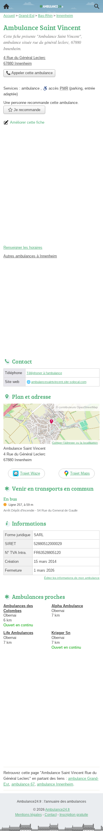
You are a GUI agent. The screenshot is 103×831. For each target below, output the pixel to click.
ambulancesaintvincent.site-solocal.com (58, 382)
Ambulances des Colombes (18, 608)
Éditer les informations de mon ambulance (72, 577)
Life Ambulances (18, 633)
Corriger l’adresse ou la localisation (75, 442)
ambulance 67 (23, 784)
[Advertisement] (51, 187)
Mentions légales (28, 815)
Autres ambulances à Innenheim (30, 256)
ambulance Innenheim (55, 784)
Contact (51, 815)
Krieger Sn (61, 633)
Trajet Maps (80, 473)
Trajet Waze (30, 473)
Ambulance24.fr (57, 810)
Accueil (6, 6)
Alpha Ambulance (67, 606)
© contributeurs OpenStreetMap (77, 407)
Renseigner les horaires (22, 247)
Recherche (96, 6)
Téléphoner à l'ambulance (44, 373)
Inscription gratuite (74, 815)
